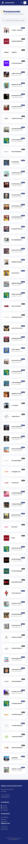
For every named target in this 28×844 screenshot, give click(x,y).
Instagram (5, 810)
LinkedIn (5, 805)
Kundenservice (4, 829)
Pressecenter (4, 827)
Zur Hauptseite (4, 817)
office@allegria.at (5, 797)
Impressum (3, 819)
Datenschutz (4, 821)
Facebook (5, 808)
